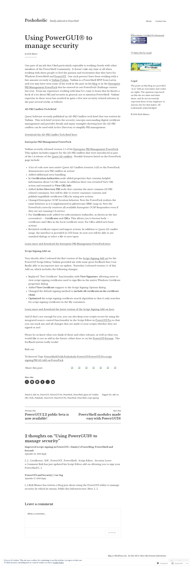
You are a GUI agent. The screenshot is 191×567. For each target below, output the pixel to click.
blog (94, 83)
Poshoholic (36, 20)
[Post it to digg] (94, 368)
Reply (44, 454)
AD (40, 360)
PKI (35, 360)
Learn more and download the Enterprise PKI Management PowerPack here (67, 243)
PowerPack (57, 360)
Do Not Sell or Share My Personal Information (147, 556)
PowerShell (50, 356)
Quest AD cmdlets (62, 156)
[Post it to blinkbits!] (72, 368)
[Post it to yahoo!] (115, 368)
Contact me (160, 21)
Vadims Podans (59, 80)
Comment (112, 532)
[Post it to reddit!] (101, 368)
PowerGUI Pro (103, 320)
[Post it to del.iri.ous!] (86, 368)
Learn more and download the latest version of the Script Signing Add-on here (69, 309)
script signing (93, 398)
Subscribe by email (142, 53)
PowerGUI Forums (103, 338)
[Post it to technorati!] (108, 368)
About (149, 21)
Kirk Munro (32, 54)
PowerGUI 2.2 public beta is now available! (47, 415)
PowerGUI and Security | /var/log (44, 475)
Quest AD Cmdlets (90, 395)
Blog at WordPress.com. (117, 556)
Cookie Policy (58, 563)
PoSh (60, 356)
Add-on (46, 360)
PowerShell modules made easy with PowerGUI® (99, 415)
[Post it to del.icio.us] (79, 368)
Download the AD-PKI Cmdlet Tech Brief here (51, 134)
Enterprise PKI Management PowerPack (95, 149)
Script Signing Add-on (95, 258)
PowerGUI (60, 76)
